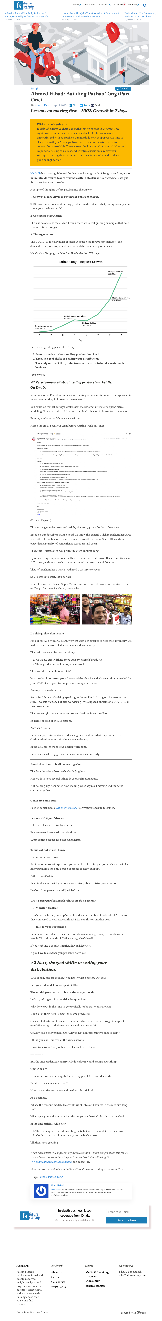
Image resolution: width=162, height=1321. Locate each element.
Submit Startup (95, 1286)
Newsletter (90, 5)
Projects (132, 5)
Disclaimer (92, 1281)
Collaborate (58, 1282)
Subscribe (118, 5)
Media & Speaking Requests (97, 1274)
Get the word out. (66, 808)
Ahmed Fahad (43, 105)
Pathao (43, 1177)
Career (55, 1277)
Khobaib (35, 173)
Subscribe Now (126, 1220)
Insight (35, 88)
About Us (56, 1272)
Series (76, 5)
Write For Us (58, 1287)
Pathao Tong (55, 1177)
